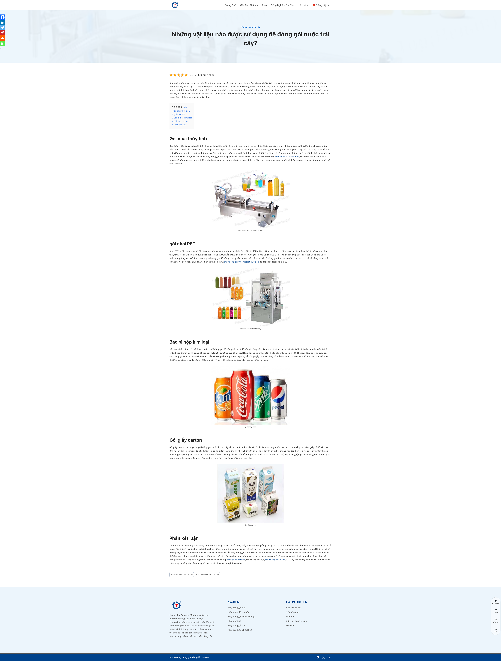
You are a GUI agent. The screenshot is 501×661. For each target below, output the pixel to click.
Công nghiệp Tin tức (282, 5)
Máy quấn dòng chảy (238, 612)
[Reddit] (2, 38)
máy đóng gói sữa (236, 559)
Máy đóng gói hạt (236, 607)
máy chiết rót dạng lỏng (287, 156)
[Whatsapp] (2, 43)
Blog (264, 5)
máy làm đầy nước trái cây (182, 574)
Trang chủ (230, 5)
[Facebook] (2, 17)
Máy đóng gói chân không (241, 616)
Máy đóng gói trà (236, 625)
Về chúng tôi (292, 612)
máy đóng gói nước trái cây (207, 574)
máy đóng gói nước (275, 559)
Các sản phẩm (293, 607)
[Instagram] (329, 657)
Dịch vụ (290, 625)
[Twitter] (2, 27)
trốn (185, 107)
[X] (323, 657)
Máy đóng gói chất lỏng (240, 630)
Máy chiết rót (234, 621)
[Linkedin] (2, 22)
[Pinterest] (2, 32)
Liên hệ (290, 616)
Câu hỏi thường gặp (296, 621)
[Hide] (1, 48)
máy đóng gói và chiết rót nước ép (241, 261)
